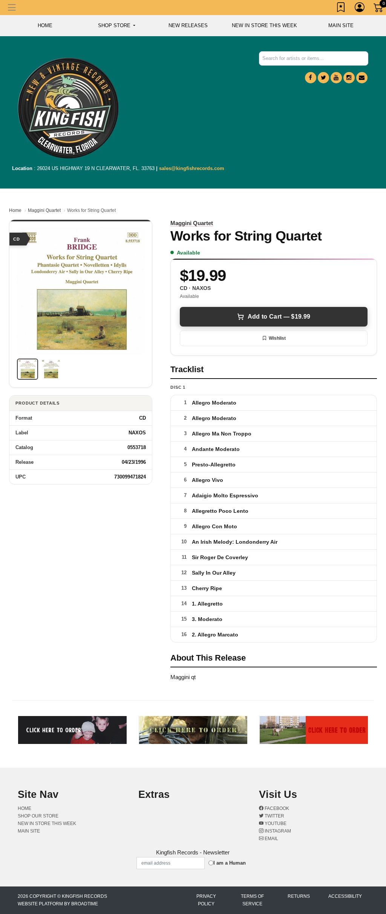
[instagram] (349, 77)
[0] (379, 9)
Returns (299, 896)
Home (15, 210)
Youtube (274, 823)
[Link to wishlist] (341, 9)
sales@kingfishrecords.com (191, 168)
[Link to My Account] (360, 9)
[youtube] (336, 77)
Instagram (277, 831)
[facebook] (310, 77)
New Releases (188, 25)
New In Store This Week (264, 25)
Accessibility (345, 896)
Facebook (276, 808)
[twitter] (323, 77)
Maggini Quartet (44, 210)
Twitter (273, 816)
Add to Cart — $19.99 (279, 316)
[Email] (361, 77)
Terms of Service (252, 900)
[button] (116, 25)
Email (270, 838)
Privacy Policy (206, 900)
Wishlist (277, 338)
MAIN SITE (341, 25)
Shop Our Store (38, 816)
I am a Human (229, 863)
